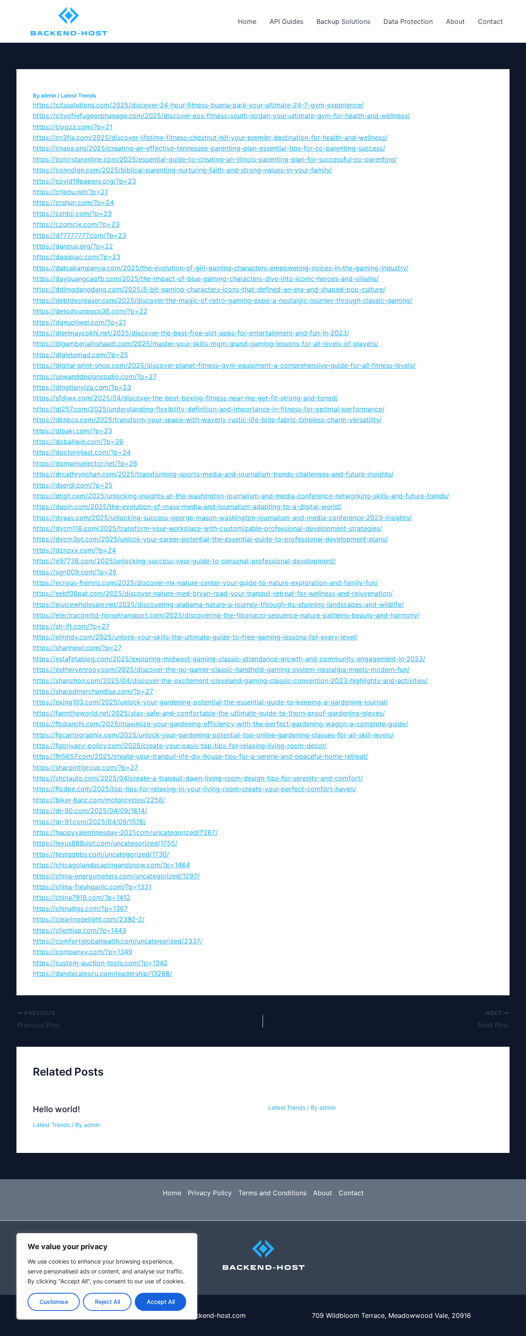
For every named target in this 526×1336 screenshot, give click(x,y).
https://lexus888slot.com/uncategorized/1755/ (105, 843)
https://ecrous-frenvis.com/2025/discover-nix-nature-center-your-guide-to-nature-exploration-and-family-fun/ (205, 583)
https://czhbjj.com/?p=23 (72, 213)
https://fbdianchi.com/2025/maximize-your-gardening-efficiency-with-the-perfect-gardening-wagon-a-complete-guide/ (220, 724)
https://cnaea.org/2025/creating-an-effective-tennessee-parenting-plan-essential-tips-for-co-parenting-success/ (209, 148)
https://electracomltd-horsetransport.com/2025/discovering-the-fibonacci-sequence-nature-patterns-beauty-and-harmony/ (226, 615)
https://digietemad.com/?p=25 (80, 355)
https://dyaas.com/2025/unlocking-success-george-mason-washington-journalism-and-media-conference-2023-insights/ (222, 517)
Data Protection (408, 21)
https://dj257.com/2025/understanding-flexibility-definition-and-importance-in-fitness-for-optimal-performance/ (209, 409)
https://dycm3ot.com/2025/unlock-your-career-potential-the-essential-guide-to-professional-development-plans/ (210, 539)
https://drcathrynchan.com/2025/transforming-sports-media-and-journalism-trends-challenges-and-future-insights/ (213, 474)
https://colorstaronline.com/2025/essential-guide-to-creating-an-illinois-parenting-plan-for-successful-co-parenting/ (215, 159)
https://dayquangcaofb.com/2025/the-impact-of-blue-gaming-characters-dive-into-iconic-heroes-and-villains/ (206, 278)
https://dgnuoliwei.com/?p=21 (79, 322)
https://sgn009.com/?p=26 (75, 572)
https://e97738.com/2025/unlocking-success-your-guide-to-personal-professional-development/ (184, 561)
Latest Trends (78, 95)
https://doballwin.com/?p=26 (78, 441)
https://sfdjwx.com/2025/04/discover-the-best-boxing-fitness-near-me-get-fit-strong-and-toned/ (185, 398)
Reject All (107, 1301)
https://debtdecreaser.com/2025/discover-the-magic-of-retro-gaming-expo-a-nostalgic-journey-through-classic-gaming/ (223, 300)
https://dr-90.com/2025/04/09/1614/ (90, 810)
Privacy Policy (210, 1193)
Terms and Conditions (272, 1193)
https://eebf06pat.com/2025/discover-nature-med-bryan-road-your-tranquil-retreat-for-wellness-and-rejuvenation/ (213, 593)
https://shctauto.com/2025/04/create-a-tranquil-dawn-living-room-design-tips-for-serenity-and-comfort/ (198, 778)
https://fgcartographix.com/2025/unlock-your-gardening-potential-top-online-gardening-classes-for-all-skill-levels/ (213, 735)
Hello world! (56, 1109)
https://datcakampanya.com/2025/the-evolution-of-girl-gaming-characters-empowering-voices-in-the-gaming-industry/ (220, 268)
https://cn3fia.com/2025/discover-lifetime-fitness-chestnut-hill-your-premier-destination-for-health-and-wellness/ (210, 137)
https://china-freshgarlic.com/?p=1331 (92, 887)
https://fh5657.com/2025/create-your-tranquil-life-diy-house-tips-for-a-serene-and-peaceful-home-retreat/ (200, 756)
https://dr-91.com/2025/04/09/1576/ (89, 822)
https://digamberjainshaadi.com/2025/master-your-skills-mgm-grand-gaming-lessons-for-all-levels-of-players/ (205, 343)
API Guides (286, 21)
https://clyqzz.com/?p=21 (73, 127)
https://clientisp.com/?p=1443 (79, 930)
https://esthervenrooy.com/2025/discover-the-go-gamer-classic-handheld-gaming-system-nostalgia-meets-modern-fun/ (221, 669)
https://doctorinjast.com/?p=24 (82, 452)
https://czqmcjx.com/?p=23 (76, 224)
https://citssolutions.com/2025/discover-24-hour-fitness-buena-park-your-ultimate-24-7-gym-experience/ (198, 105)
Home (247, 21)
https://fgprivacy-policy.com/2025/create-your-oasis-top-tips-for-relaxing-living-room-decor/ (180, 745)
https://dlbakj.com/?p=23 (72, 431)
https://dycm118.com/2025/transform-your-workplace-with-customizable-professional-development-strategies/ (207, 528)
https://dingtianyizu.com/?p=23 (82, 387)
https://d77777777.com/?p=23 (79, 235)
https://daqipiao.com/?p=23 (76, 257)
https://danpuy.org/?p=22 (73, 246)
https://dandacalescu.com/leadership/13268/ (102, 973)
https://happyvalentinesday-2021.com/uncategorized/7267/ (125, 832)
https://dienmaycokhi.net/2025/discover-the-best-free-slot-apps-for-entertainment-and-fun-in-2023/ (191, 333)
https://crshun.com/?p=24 (73, 202)
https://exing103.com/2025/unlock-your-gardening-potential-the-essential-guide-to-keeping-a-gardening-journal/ (210, 702)
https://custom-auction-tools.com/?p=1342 (100, 963)
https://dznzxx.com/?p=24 (74, 550)
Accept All (161, 1301)
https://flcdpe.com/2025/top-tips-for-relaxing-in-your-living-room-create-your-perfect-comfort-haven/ (194, 789)
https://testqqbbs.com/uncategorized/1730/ (101, 854)
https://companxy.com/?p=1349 (82, 952)
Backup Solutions (343, 21)
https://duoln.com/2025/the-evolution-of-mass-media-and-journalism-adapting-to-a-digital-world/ (187, 506)
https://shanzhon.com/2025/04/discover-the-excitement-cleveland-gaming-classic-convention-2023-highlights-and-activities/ (230, 680)
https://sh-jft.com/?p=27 (71, 626)
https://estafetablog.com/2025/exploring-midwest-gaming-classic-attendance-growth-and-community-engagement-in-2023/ (229, 659)
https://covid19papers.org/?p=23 (84, 181)
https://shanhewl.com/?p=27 (77, 648)
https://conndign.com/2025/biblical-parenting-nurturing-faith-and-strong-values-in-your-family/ (182, 170)
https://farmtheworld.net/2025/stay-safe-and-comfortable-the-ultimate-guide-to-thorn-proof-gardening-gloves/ (209, 713)
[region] (106, 1276)
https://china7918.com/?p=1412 (81, 897)
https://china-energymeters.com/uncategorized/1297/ (116, 876)
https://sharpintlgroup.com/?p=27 (85, 767)
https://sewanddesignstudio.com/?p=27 (95, 376)
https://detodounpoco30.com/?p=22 (90, 311)
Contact (490, 21)
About (455, 21)
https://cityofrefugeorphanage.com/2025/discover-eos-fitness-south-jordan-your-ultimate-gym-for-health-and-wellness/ (221, 116)
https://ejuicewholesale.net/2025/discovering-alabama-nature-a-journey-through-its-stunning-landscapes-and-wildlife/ (218, 604)
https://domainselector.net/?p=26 (85, 463)
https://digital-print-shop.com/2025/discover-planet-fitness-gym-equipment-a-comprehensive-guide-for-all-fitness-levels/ (224, 365)
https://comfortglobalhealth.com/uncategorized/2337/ (118, 941)
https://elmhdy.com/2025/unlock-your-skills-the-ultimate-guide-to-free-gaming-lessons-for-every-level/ (195, 637)
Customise (53, 1301)
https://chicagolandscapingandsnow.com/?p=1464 (111, 865)
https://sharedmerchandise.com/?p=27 (93, 691)
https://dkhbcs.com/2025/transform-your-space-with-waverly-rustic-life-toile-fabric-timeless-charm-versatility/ (207, 420)
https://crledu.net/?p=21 (70, 192)
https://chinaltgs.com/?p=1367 (80, 908)
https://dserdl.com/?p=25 (73, 485)
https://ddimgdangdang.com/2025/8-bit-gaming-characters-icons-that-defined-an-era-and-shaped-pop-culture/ (209, 289)
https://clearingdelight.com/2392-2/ (89, 919)
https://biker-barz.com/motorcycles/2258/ (99, 800)
